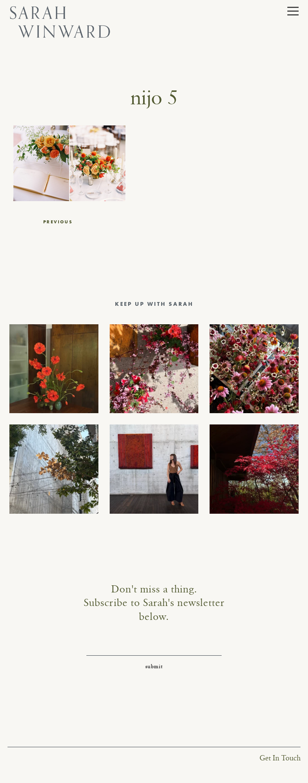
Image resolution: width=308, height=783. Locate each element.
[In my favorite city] (154, 469)
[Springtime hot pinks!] (154, 369)
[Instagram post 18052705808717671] (53, 469)
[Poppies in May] (53, 369)
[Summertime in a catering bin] (254, 369)
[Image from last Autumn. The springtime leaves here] (254, 469)
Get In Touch (280, 758)
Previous (57, 222)
